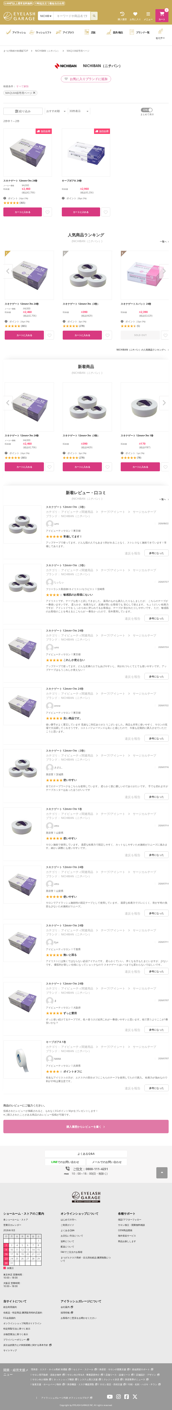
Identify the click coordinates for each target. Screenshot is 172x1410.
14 (33, 1249)
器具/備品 (118, 32)
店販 (93, 32)
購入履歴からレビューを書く (84, 1127)
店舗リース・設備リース (117, 1374)
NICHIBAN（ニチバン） (47, 50)
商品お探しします (127, 1241)
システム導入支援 (89, 1379)
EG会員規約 (9, 1317)
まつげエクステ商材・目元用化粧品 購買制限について (86, 1259)
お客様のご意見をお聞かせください (79, 1317)
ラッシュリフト (44, 32)
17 (11, 1254)
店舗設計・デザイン (146, 1374)
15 (38, 1249)
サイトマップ (10, 1350)
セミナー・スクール (83, 1369)
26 (22, 1258)
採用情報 (65, 1312)
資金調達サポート (141, 1369)
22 (38, 1254)
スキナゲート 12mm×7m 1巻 (64, 809)
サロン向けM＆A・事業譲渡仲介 (83, 1374)
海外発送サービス (127, 1235)
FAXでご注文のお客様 (71, 1252)
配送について (67, 1246)
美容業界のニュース (135, 1379)
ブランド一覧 (142, 32)
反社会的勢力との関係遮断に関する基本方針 (25, 1345)
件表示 (75, 111)
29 (38, 1258)
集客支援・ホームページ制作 (46, 1384)
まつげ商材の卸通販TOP (15, 50)
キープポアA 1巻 (56, 1042)
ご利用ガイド (67, 1224)
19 (22, 1254)
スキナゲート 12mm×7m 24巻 (65, 630)
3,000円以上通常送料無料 (18, 3)
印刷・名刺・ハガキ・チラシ (142, 1384)
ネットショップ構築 (64, 1379)
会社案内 (65, 1307)
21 (33, 1254)
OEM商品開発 (125, 1230)
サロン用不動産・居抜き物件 (46, 1374)
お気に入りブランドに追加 (88, 79)
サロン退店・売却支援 (111, 1384)
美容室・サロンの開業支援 (112, 1369)
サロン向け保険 (40, 1379)
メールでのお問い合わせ (107, 1162)
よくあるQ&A (86, 1154)
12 (22, 1249)
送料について (67, 1241)
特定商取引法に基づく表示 (16, 1328)
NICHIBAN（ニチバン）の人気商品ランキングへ (141, 349)
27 (27, 1258)
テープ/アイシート (113, 512)
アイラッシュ (19, 32)
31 (11, 1263)
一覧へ (163, 241)
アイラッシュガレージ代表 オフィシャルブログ (65, 1397)
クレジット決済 (111, 1379)
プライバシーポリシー (14, 1339)
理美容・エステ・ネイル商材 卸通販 (49, 1369)
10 (11, 1249)
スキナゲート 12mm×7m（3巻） (66, 507)
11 (17, 1249)
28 (33, 1258)
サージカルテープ (144, 512)
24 (11, 1258)
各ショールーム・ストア (15, 1219)
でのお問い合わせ (65, 1162)
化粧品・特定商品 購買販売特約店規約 (22, 1312)
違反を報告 (132, 553)
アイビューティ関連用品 (77, 512)
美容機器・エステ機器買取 (80, 1384)
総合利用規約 (10, 1307)
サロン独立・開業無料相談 (131, 1224)
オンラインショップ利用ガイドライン (22, 1323)
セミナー (160, 38)
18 (17, 1254)
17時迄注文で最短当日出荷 (49, 3)
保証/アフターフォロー (129, 1219)
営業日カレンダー (12, 1224)
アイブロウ (68, 32)
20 (27, 1254)
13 (27, 1249)
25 (17, 1258)
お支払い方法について (72, 1235)
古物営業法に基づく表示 (15, 1334)
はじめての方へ (68, 1219)
